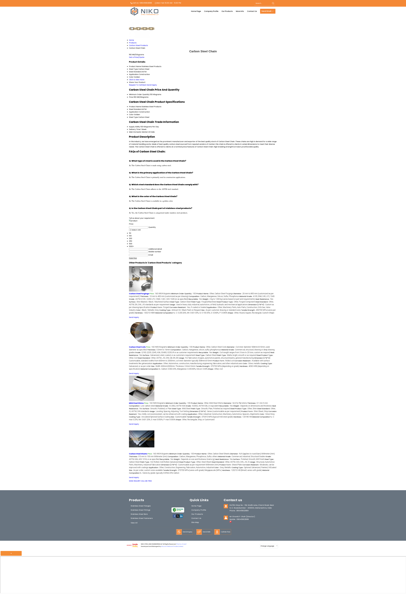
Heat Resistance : (264, 299)
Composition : (214, 296)
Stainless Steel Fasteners (142, 518)
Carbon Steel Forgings (139, 293)
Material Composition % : (191, 313)
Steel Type (133, 117)
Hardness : (145, 313)
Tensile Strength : (217, 366)
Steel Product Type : (236, 302)
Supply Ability (134, 126)
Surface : (149, 302)
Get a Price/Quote (136, 57)
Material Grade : (256, 296)
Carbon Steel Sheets (138, 454)
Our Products (227, 11)
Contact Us (252, 11)
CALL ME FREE (146, 481)
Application (134, 112)
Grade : (158, 299)
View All (134, 523)
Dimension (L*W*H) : (215, 411)
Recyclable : (195, 299)
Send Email (266, 11)
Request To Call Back (137, 85)
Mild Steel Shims (136, 403)
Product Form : (159, 307)
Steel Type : (180, 302)
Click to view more (136, 79)
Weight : (228, 299)
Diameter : (235, 403)
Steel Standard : (158, 358)
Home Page (196, 11)
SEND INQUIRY (134, 481)
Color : (147, 310)
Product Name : (214, 293)
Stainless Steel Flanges (141, 506)
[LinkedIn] (181, 517)
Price (131, 97)
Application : (197, 363)
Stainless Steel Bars (139, 514)
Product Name (135, 106)
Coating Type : (180, 310)
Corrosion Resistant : (188, 307)
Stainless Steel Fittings (140, 510)
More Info (240, 11)
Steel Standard (135, 109)
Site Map (195, 522)
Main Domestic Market (138, 132)
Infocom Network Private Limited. (172, 546)
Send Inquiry (152, 85)
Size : (221, 310)
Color (131, 114)
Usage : (209, 304)
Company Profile (211, 11)
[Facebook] (174, 517)
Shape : (251, 313)
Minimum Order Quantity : (183, 293)
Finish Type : (203, 302)
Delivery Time (134, 129)
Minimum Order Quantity (139, 94)
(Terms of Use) (181, 544)
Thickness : (164, 296)
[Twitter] (178, 517)
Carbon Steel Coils (137, 347)
